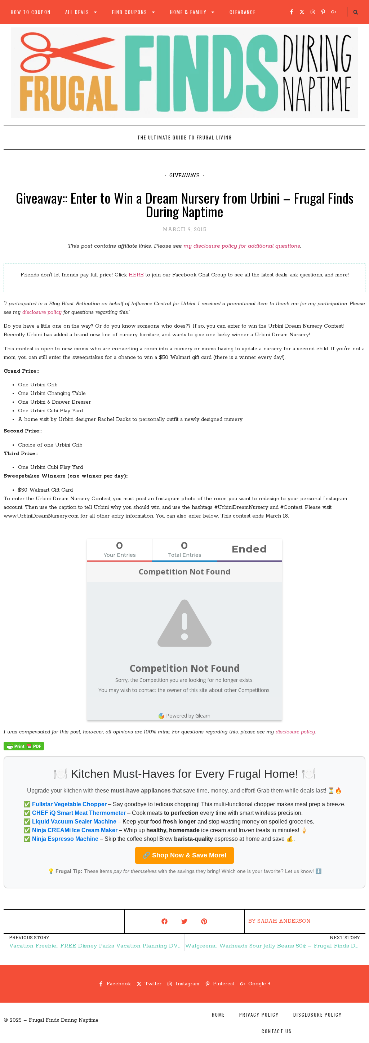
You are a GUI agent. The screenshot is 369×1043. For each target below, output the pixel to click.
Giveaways (184, 175)
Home (218, 1014)
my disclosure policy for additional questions (241, 246)
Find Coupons (129, 11)
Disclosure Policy (317, 1014)
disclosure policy (42, 312)
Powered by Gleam (188, 715)
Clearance (243, 11)
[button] (355, 12)
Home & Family (188, 11)
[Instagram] (313, 12)
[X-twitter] (302, 12)
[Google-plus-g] (334, 12)
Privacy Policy (259, 1014)
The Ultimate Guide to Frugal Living (184, 137)
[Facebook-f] (291, 12)
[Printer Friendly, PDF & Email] (24, 749)
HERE (136, 275)
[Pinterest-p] (323, 12)
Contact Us (277, 1031)
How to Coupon (31, 11)
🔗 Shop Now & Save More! (184, 855)
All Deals (77, 11)
